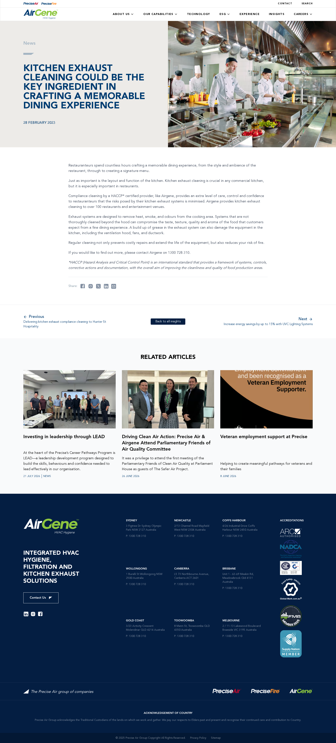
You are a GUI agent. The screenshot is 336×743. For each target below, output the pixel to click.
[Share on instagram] (90, 286)
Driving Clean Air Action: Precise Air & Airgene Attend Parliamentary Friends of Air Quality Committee (166, 443)
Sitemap (216, 738)
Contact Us (38, 597)
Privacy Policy (198, 738)
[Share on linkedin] (106, 286)
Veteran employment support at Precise (263, 437)
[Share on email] (113, 286)
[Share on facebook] (83, 286)
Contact (285, 4)
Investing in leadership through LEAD (64, 437)
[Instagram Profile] (33, 614)
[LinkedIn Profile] (26, 614)
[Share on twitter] (98, 286)
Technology (198, 14)
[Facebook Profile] (40, 614)
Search (307, 4)
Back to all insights (168, 321)
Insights (276, 14)
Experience (250, 14)
